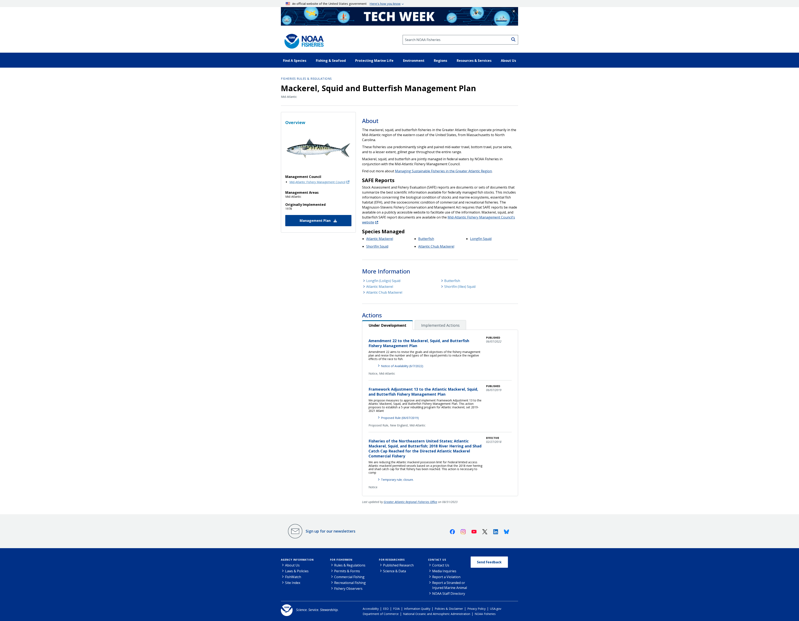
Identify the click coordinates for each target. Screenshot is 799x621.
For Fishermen (341, 559)
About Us (292, 565)
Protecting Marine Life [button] (374, 60)
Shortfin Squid (377, 246)
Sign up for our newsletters (330, 531)
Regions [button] (440, 60)
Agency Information (297, 559)
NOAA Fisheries (485, 614)
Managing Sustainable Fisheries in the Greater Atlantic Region (443, 171)
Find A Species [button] (294, 60)
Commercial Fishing (349, 577)
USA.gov (495, 609)
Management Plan (315, 220)
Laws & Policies (297, 571)
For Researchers (392, 559)
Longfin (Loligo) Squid (383, 280)
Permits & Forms (347, 571)
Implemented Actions (440, 325)
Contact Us (437, 559)
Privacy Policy (476, 609)
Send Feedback (489, 562)
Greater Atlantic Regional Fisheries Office (410, 502)
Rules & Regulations (349, 565)
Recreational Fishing (350, 582)
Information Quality (417, 609)
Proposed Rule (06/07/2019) (400, 418)
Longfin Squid (480, 238)
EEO (386, 609)
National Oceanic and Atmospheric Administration (436, 614)
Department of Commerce (381, 614)
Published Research (398, 565)
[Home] (303, 39)
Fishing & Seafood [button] (331, 60)
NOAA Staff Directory (448, 593)
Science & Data (394, 571)
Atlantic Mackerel (379, 238)
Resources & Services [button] (474, 60)
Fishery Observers (348, 588)
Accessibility (371, 609)
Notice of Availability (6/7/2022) (402, 366)
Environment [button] (413, 60)
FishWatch (293, 577)
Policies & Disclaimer (449, 609)
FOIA (396, 609)
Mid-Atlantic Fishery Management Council (317, 182)
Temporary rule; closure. (397, 480)
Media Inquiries (444, 571)
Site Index (292, 582)
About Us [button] (508, 60)
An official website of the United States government (346, 3)
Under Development (387, 325)
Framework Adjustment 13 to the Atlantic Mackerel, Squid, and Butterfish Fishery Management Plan (423, 392)
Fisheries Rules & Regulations (306, 79)
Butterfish (426, 238)
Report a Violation (446, 577)
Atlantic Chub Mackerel (436, 246)
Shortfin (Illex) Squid (459, 286)
